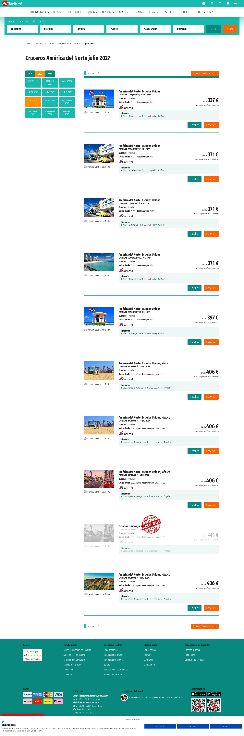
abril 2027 (33, 92)
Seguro (107, 664)
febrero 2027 (50, 82)
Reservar (211, 125)
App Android (149, 664)
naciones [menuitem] (169, 12)
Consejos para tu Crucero (74, 659)
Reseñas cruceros (192, 650)
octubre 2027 (33, 113)
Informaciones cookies (113, 659)
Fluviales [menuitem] (153, 12)
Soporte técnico (111, 650)
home (27, 43)
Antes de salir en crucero (74, 655)
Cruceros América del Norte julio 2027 (64, 43)
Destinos (39, 43)
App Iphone (149, 659)
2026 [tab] (30, 73)
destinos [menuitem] (137, 12)
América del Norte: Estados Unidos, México (144, 363)
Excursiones (69, 669)
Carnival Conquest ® (129, 94)
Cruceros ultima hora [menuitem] (38, 12)
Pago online (190, 655)
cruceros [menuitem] (90, 12)
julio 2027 (33, 100)
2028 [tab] (50, 73)
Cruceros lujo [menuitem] (74, 12)
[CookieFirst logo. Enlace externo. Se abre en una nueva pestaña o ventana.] (3, 722)
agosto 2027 (50, 100)
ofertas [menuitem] (57, 12)
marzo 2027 (67, 81)
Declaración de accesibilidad (116, 669)
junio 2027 (67, 92)
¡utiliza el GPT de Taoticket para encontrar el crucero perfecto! (155, 697)
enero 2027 (33, 81)
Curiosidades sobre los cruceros (77, 650)
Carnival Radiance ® (128, 366)
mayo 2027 (50, 92)
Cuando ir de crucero (72, 664)
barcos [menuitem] (122, 12)
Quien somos (150, 650)
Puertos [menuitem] (185, 12)
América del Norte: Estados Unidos (139, 91)
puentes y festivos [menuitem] (204, 12)
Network (148, 655)
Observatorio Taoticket (194, 659)
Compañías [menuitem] (107, 12)
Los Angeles (136, 374)
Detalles (194, 125)
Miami (133, 102)
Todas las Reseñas (32, 659)
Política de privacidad (133, 720)
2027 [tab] (40, 73)
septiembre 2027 (67, 102)
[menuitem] (204, 3)
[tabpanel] (50, 98)
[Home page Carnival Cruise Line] (126, 106)
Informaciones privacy (113, 655)
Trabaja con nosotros (113, 674)
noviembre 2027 (50, 113)
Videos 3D (68, 674)
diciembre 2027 (67, 113)
